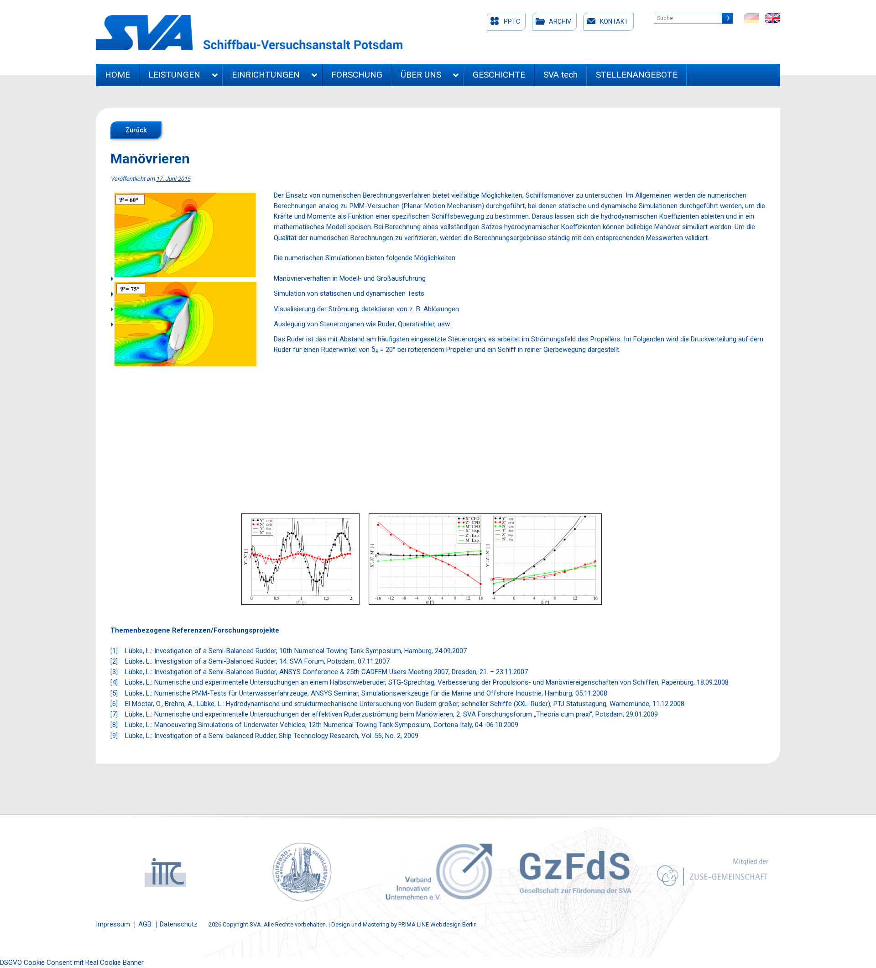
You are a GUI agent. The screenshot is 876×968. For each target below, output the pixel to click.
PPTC (512, 21)
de (751, 18)
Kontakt (614, 21)
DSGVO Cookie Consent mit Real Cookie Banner (72, 962)
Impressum (113, 924)
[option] (164, 872)
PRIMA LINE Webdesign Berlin (437, 924)
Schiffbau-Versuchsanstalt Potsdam (249, 32)
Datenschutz (179, 924)
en (772, 18)
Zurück (135, 130)
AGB (144, 924)
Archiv (560, 21)
